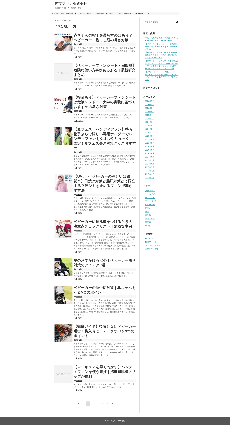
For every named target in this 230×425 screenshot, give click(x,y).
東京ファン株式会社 (71, 4)
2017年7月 (149, 160)
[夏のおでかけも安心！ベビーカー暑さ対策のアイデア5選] (63, 267)
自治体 (148, 222)
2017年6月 (149, 164)
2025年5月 (149, 112)
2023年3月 (149, 136)
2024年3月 (149, 129)
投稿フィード (151, 242)
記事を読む (78, 57)
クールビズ (150, 194)
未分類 (79, 44)
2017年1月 (149, 178)
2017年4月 (149, 171)
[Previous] (83, 403)
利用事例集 (99, 14)
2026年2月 (149, 108)
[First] (78, 403)
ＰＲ (147, 14)
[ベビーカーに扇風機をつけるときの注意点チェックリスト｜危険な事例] (63, 229)
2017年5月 (149, 167)
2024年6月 (149, 122)
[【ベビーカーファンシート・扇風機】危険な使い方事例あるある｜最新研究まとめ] (63, 72)
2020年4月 (149, 146)
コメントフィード (152, 245)
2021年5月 (149, 143)
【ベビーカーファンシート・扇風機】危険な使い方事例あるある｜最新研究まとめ (105, 70)
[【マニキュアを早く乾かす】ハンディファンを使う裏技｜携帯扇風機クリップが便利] (63, 374)
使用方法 (109, 14)
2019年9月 (149, 150)
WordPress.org (151, 249)
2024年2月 (149, 132)
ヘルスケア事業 (58, 14)
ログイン (149, 238)
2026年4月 (149, 105)
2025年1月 (149, 119)
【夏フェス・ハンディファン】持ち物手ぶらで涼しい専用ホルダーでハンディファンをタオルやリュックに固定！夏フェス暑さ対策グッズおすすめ (105, 138)
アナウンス (150, 191)
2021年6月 (149, 139)
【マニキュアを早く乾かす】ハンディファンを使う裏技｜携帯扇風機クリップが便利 (105, 371)
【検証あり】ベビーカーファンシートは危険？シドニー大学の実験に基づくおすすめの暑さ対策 (105, 102)
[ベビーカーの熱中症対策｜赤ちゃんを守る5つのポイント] (63, 295)
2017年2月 (149, 174)
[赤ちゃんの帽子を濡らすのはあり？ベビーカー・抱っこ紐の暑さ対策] (63, 42)
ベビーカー (150, 205)
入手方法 (118, 14)
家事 (147, 212)
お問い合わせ (138, 14)
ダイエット (150, 198)
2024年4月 (149, 125)
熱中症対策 (150, 219)
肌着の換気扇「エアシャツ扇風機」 (79, 14)
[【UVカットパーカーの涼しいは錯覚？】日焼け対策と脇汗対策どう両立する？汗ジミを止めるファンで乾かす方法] (63, 183)
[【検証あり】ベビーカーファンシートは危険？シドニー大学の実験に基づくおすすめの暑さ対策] (63, 104)
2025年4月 (149, 115)
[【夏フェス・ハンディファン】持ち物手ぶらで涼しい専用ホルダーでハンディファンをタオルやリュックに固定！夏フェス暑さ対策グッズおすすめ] (63, 136)
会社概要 (127, 14)
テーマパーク (151, 201)
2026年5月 (149, 101)
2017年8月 (149, 157)
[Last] (112, 403)
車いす (148, 226)
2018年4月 (149, 153)
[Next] (107, 403)
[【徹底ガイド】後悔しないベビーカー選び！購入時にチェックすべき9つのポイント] (63, 333)
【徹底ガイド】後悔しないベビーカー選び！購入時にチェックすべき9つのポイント (105, 331)
